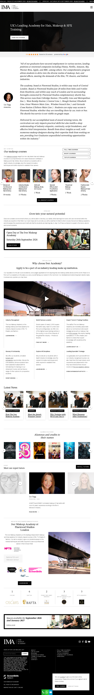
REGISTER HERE (23, 1)
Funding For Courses (65, 655)
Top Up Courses (70, 157)
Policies (34, 658)
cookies (62, 677)
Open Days (60, 656)
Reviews (34, 653)
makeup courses (12, 156)
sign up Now (12, 245)
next (92, 182)
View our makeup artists (75, 371)
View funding (10, 378)
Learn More (10, 335)
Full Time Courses (71, 149)
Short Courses (63, 651)
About (33, 650)
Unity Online (18, 687)
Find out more (41, 342)
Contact (34, 659)
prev (2, 182)
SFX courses (73, 333)
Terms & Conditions (38, 656)
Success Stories (37, 655)
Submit (24, 653)
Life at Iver (35, 651)
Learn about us (72, 346)
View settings (73, 686)
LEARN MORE (23, 583)
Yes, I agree (60, 686)
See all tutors (83, 466)
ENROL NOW (11, 625)
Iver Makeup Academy (10, 7)
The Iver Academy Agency (81, 367)
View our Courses (18, 37)
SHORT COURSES (70, 153)
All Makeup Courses (46, 200)
